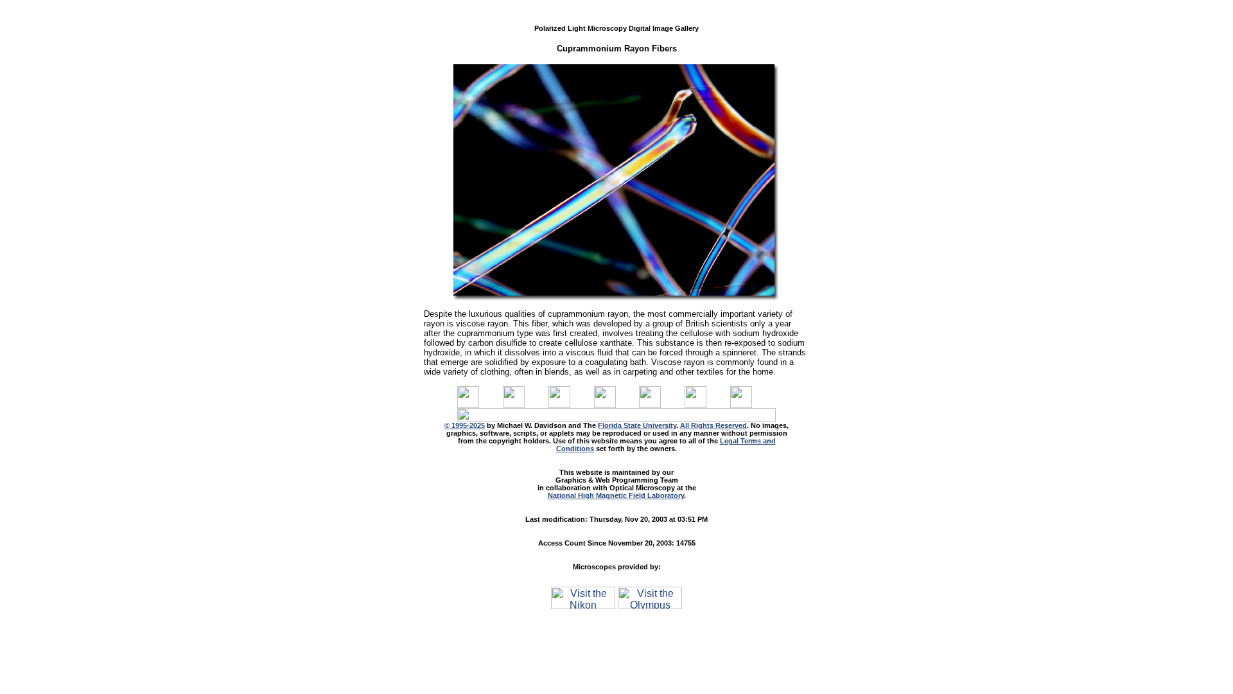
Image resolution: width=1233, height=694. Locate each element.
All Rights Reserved (713, 425)
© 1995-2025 (464, 425)
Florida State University (637, 425)
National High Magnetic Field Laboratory (616, 495)
